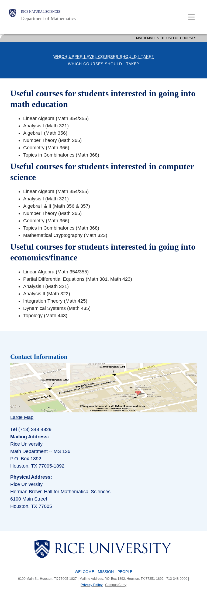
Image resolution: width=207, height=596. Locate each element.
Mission (106, 571)
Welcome (84, 571)
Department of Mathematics (48, 18)
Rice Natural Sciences (41, 12)
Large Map (21, 417)
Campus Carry (115, 585)
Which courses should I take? (103, 64)
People (125, 571)
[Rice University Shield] (12, 15)
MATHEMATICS (147, 38)
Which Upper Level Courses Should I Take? (103, 57)
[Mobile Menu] (191, 17)
